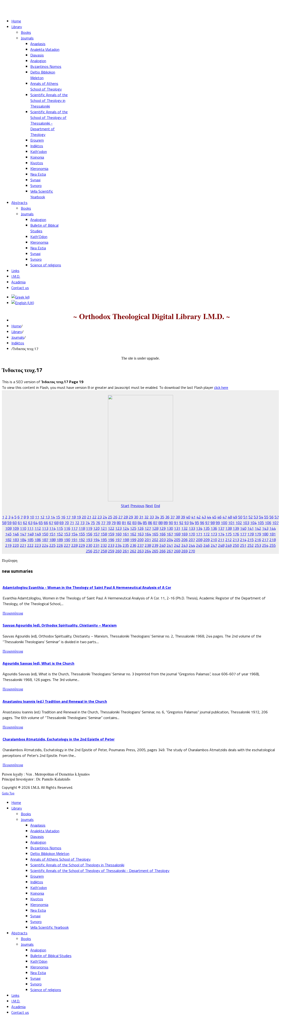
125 (133, 528)
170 (192, 534)
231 (96, 545)
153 (67, 534)
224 (45, 545)
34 (157, 517)
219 (8, 545)
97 (207, 522)
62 (25, 522)
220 (16, 545)
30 (136, 517)
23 (100, 517)
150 (45, 534)
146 (16, 534)
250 (236, 545)
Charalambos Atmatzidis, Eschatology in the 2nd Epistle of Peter (59, 739)
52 (251, 517)
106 (268, 522)
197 (118, 539)
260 (118, 551)
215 (250, 539)
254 (265, 545)
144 (272, 528)
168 (177, 534)
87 (155, 522)
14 (53, 517)
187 (45, 539)
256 (89, 551)
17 (68, 517)
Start (125, 505)
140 (243, 528)
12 (42, 517)
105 (261, 522)
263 (140, 551)
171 (199, 534)
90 (171, 522)
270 (192, 551)
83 (134, 522)
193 (89, 539)
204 (170, 539)
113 (45, 528)
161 (126, 534)
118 (82, 528)
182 (8, 539)
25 (110, 517)
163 (140, 534)
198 (126, 539)
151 (52, 534)
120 (96, 528)
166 (162, 534)
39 (183, 517)
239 (155, 545)
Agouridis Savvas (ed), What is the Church (38, 663)
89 (166, 522)
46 (219, 517)
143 (265, 528)
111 (30, 528)
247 (214, 545)
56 (271, 517)
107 (275, 522)
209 (206, 539)
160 (118, 534)
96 (202, 522)
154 (74, 534)
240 (162, 545)
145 (8, 534)
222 (30, 545)
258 (104, 551)
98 (212, 522)
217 (265, 539)
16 (63, 517)
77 (103, 522)
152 (60, 534)
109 (16, 528)
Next (149, 505)
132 (184, 528)
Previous (137, 505)
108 (8, 528)
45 (214, 517)
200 (140, 539)
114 (52, 528)
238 (148, 545)
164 (148, 534)
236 (133, 545)
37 (172, 517)
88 (160, 522)
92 (181, 522)
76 (98, 522)
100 (224, 522)
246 (206, 545)
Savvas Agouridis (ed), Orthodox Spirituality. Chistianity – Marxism (60, 625)
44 (209, 517)
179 (258, 534)
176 (236, 534)
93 (186, 522)
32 (146, 517)
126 (140, 528)
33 (152, 517)
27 (120, 517)
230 (89, 545)
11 (37, 517)
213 (236, 539)
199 (133, 539)
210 (214, 539)
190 (67, 539)
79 (113, 522)
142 (258, 528)
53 (256, 517)
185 (30, 539)
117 (74, 528)
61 (20, 522)
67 (51, 522)
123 (118, 528)
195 (104, 539)
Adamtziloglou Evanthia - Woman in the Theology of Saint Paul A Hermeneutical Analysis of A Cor (87, 587)
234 (118, 545)
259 (111, 551)
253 (258, 545)
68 (56, 522)
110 (23, 528)
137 (221, 528)
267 (170, 551)
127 (148, 528)
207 (192, 539)
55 (266, 517)
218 (272, 539)
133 (192, 528)
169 (184, 534)
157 (96, 534)
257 (96, 551)
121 (104, 528)
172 (206, 534)
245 (199, 545)
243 (184, 545)
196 (111, 539)
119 (89, 528)
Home (16, 326)
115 (60, 528)
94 (192, 522)
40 (188, 517)
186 (38, 539)
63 (30, 522)
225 (52, 545)
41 (193, 517)
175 (228, 534)
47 (225, 517)
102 (239, 522)
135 (206, 528)
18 (73, 517)
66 (46, 522)
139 (236, 528)
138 (228, 528)
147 (23, 534)
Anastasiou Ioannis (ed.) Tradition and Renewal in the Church (55, 701)
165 (155, 534)
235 (126, 545)
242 (177, 545)
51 (245, 517)
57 (277, 517)
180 (265, 534)
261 (126, 551)
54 (261, 517)
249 (228, 545)
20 (84, 517)
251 (243, 545)
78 (108, 522)
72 (77, 522)
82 (129, 522)
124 (126, 528)
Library (16, 331)
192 (82, 539)
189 (60, 539)
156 (89, 534)
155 (82, 534)
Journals (17, 337)
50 (240, 517)
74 (87, 522)
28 (126, 517)
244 (192, 545)
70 (67, 522)
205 (177, 539)
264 (148, 551)
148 (30, 534)
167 (170, 534)
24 (105, 517)
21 (89, 517)
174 (221, 534)
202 (155, 539)
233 (111, 545)
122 (111, 528)
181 (272, 534)
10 (32, 517)
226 (60, 545)
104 (253, 522)
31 (141, 517)
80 (119, 522)
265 (155, 551)
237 (140, 545)
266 (162, 551)
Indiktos (17, 343)
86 (150, 522)
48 (230, 517)
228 (74, 545)
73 (82, 522)
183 (16, 539)
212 (228, 539)
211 (221, 539)
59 (9, 522)
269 (184, 551)
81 (124, 522)
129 (162, 528)
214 (243, 539)
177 (243, 534)
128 (155, 528)
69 (61, 522)
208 (199, 539)
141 (250, 528)
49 (235, 517)
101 (231, 522)
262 (133, 551)
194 (96, 539)
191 (74, 539)
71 (72, 522)
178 (250, 534)
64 (35, 522)
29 (131, 517)
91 (176, 522)
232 (104, 545)
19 (79, 517)
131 (177, 528)
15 (58, 517)
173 (214, 534)
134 (199, 528)
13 (47, 517)
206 (184, 539)
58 (4, 522)
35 (162, 517)
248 (221, 545)
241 (170, 545)
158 (104, 534)
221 (23, 545)
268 (177, 551)
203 (162, 539)
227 (67, 545)
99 (218, 522)
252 (250, 545)
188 (52, 539)
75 (93, 522)
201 (148, 539)
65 (41, 522)
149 (38, 534)
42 (198, 517)
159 (111, 534)
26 (115, 517)
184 (23, 539)
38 (178, 517)
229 (82, 545)
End (157, 505)
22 (94, 517)
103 (246, 522)
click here (221, 387)
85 (145, 522)
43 (204, 517)
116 (67, 528)
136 (214, 528)
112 (38, 528)
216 (258, 539)
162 (133, 534)
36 (167, 517)
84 (140, 522)
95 (197, 522)
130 (170, 528)
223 (38, 545)
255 (272, 545)
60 (15, 522)
